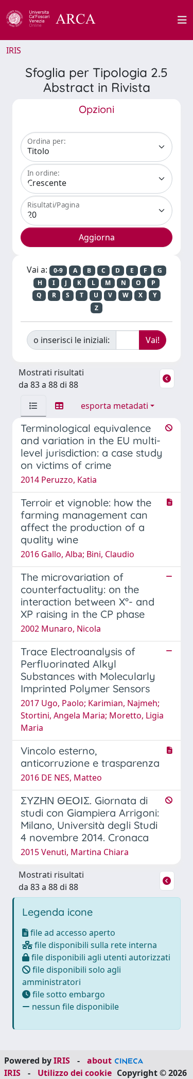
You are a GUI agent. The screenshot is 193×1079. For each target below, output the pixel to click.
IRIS (13, 50)
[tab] (33, 406)
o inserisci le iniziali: (71, 340)
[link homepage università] (142, 20)
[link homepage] (56, 20)
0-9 (58, 270)
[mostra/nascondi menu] (182, 20)
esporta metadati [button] (114, 405)
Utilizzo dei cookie (75, 1072)
